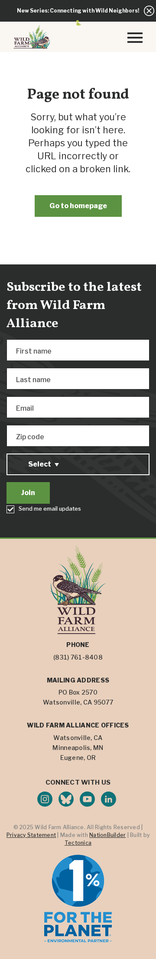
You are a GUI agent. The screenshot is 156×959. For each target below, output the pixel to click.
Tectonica (78, 843)
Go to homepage (78, 206)
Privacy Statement (31, 835)
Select (39, 464)
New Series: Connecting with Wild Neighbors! (78, 10)
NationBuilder (107, 835)
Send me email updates (50, 508)
